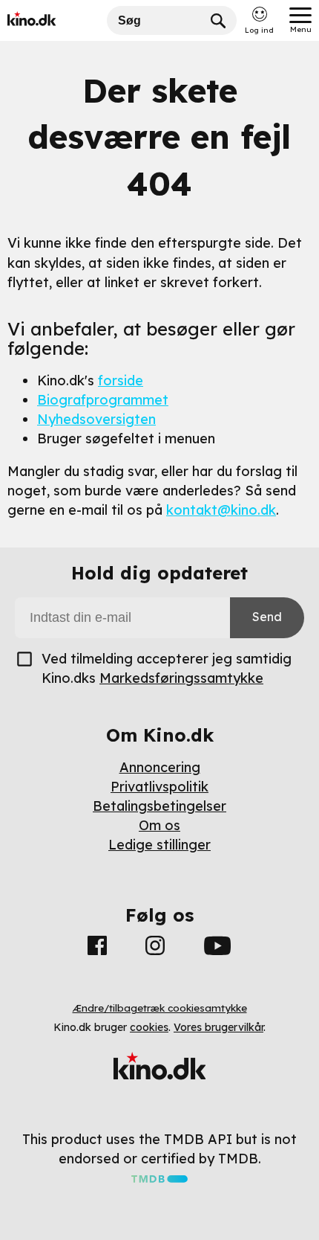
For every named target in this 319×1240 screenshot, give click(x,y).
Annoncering (159, 767)
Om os (159, 825)
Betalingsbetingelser (159, 806)
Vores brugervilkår (218, 1027)
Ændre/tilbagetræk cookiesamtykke (160, 1008)
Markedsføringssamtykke (181, 678)
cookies (149, 1027)
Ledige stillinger (159, 844)
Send (267, 616)
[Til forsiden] (53, 20)
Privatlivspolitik (159, 786)
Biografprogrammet (102, 399)
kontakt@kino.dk (221, 509)
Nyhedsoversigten (96, 419)
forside (120, 380)
